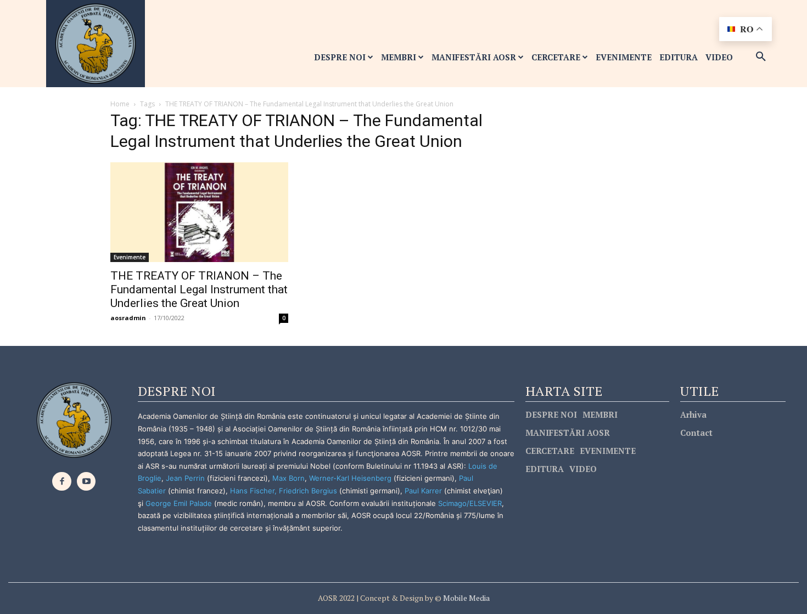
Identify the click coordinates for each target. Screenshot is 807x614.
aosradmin (128, 318)
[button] (761, 57)
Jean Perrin (186, 478)
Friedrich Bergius (308, 490)
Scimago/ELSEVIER (470, 503)
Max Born (288, 478)
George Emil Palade (178, 503)
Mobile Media (465, 598)
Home (120, 104)
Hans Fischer (252, 490)
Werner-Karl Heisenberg (350, 478)
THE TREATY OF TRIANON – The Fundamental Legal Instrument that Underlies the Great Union (199, 289)
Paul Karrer (423, 490)
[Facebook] (61, 481)
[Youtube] (86, 481)
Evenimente (129, 257)
